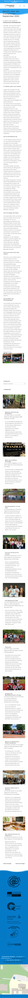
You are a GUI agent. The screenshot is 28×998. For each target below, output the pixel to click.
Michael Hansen (10, 791)
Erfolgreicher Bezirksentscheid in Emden (13, 694)
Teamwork (8, 647)
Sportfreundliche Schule (10, 700)
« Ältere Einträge (7, 863)
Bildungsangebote (7, 22)
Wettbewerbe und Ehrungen (11, 559)
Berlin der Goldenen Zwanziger (11, 460)
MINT (5, 748)
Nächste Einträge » (20, 863)
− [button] (1, 968)
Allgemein (14, 20)
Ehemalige (17, 512)
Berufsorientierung (15, 511)
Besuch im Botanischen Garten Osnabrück (12, 742)
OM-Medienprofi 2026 (11, 600)
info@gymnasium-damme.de (14, 962)
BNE (21, 417)
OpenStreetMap (21, 993)
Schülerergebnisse (18, 464)
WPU (11, 607)
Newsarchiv (8, 389)
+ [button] (1, 966)
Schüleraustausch (8, 794)
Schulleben (7, 466)
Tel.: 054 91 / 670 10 (19, 958)
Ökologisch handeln (9, 418)
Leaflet (16, 993)
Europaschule (16, 22)
